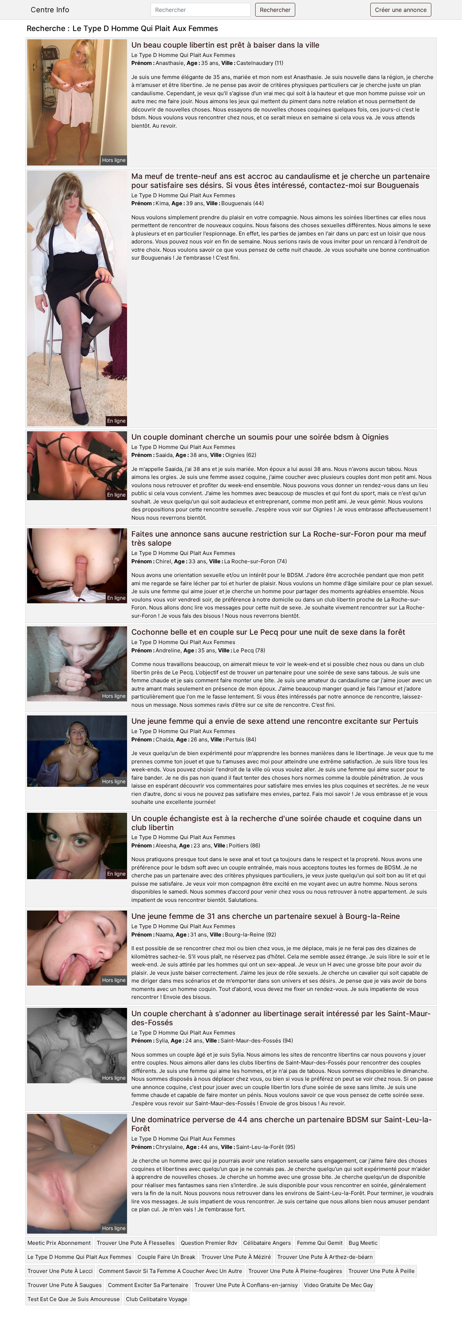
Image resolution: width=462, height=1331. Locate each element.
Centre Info (50, 9)
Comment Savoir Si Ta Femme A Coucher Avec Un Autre (170, 1271)
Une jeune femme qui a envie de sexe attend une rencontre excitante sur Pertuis (274, 721)
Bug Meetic (363, 1242)
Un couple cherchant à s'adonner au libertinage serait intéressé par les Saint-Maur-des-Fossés (281, 1018)
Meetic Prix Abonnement (59, 1242)
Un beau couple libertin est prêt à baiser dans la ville (225, 44)
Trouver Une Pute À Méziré (236, 1256)
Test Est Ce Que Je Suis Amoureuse (73, 1299)
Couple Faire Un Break (166, 1256)
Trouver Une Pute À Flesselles (136, 1242)
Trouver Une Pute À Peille (381, 1271)
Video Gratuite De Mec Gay (338, 1285)
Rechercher (275, 9)
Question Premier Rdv (209, 1242)
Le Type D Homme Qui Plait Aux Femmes (79, 1256)
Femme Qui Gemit (320, 1242)
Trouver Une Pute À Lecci (60, 1271)
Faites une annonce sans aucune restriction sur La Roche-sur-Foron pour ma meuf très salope (279, 538)
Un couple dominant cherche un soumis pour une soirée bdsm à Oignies (260, 436)
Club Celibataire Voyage (156, 1299)
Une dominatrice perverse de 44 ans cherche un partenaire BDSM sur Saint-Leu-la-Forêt (281, 1124)
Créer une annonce (401, 9)
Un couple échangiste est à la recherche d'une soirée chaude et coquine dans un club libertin (276, 823)
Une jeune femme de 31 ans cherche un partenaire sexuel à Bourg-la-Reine (265, 916)
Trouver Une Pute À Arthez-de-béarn (325, 1256)
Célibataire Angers (267, 1242)
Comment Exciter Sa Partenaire (148, 1285)
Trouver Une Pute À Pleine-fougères (295, 1271)
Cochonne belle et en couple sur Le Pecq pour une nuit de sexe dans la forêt (268, 631)
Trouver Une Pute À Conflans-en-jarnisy (246, 1285)
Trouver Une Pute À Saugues (64, 1285)
